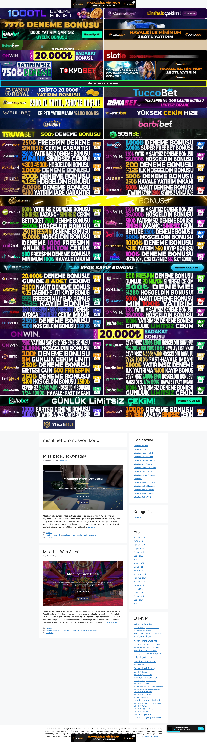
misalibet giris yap (139, 664)
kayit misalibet (143, 636)
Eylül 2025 (138, 541)
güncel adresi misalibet (143, 633)
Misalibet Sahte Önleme (144, 490)
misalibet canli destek (151, 647)
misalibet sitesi (141, 700)
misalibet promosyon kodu (72, 535)
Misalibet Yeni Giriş (141, 711)
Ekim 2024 (138, 567)
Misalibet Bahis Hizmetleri (145, 486)
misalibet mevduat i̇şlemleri (155, 686)
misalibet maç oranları (53, 535)
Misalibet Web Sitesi (61, 551)
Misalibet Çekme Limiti (143, 457)
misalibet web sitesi (90, 630)
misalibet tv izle (157, 703)
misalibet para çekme (142, 694)
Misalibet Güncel (140, 672)
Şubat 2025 (139, 552)
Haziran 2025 (139, 545)
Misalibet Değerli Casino (144, 460)
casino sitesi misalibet (152, 628)
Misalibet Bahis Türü (142, 497)
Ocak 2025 (138, 556)
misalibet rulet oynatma (90, 535)
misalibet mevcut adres (140, 686)
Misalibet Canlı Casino (145, 650)
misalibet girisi (143, 657)
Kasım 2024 (139, 563)
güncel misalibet (158, 633)
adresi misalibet (143, 624)
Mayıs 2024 (139, 585)
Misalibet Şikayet (142, 714)
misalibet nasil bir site (154, 689)
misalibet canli (138, 647)
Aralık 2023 (139, 603)
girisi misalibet (138, 630)
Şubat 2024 (139, 596)
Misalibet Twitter (140, 706)
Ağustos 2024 (140, 574)
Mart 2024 (138, 592)
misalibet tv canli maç (142, 703)
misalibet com (154, 653)
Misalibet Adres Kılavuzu (144, 475)
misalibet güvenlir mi (139, 681)
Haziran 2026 (139, 537)
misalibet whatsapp (156, 709)
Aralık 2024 (139, 559)
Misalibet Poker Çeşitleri (144, 493)
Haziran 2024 (139, 581)
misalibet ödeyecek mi (54, 630)
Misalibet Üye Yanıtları (143, 464)
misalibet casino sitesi (140, 654)
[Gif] (103, 201)
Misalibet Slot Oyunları (143, 471)
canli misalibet (139, 628)
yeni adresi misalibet (139, 718)
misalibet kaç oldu (151, 681)
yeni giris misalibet (153, 718)
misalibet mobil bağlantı (140, 689)
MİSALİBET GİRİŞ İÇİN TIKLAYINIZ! (103, 83)
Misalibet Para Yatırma (143, 692)
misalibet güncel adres (143, 675)
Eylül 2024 (138, 570)
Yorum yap (49, 537)
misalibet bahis (138, 645)
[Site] (51, 145)
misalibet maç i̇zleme (142, 683)
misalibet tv (156, 700)
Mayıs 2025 (139, 548)
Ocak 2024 (138, 600)
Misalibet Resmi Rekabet (144, 453)
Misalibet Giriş (140, 449)
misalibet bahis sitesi (151, 644)
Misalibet (49, 533)
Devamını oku (94, 527)
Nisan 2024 (139, 589)
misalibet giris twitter (145, 661)
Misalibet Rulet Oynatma (64, 456)
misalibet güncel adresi (146, 677)
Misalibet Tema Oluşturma (145, 468)
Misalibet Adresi (141, 446)
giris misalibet (147, 630)
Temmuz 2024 (140, 578)
